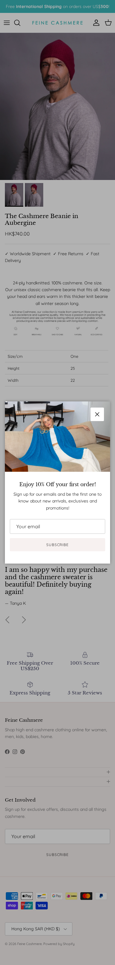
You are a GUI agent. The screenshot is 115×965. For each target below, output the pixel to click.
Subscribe (57, 544)
